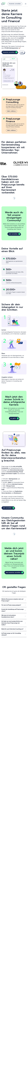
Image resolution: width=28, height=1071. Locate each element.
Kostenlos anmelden (15, 4)
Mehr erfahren (11, 111)
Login (21, 52)
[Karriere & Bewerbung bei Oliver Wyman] (17, 163)
